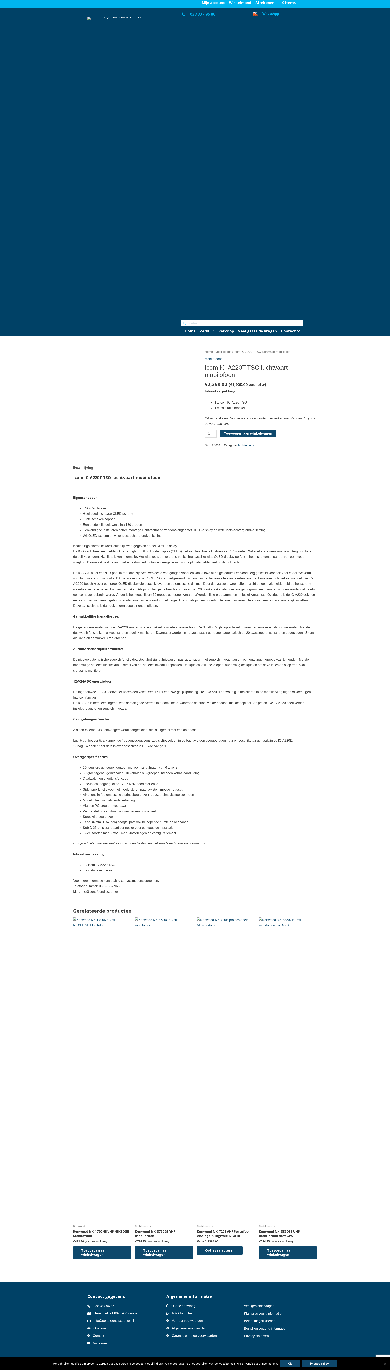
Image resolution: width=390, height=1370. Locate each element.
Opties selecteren (219, 1250)
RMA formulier (182, 1313)
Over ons (99, 1328)
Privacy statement (257, 1336)
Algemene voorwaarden (189, 1328)
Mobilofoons (223, 351)
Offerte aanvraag (183, 1306)
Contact (98, 1336)
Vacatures (100, 1343)
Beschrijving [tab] (83, 467)
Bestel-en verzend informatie (265, 1328)
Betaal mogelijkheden (259, 1321)
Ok (290, 1363)
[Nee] (385, 1364)
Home (209, 351)
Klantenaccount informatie (263, 1313)
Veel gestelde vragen (259, 1306)
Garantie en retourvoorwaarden (194, 1336)
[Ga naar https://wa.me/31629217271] (278, 164)
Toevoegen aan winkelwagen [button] (94, 1252)
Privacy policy (319, 1363)
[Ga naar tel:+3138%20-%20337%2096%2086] (213, 15)
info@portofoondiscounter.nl (114, 1320)
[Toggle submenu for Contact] (298, 331)
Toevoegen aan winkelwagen (248, 433)
